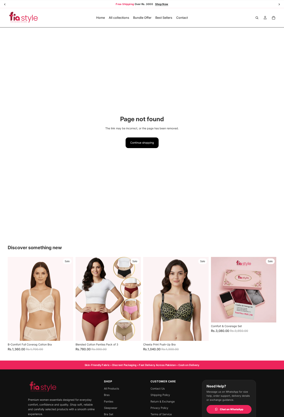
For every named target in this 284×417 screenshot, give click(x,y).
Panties (108, 401)
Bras (107, 395)
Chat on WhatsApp (231, 409)
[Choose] (67, 334)
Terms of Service (161, 414)
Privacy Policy (159, 407)
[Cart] (273, 18)
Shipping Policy (160, 395)
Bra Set (108, 414)
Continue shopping (142, 142)
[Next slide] (67, 299)
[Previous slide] (13, 299)
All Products (111, 388)
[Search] (257, 18)
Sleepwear (110, 407)
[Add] (270, 316)
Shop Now (161, 4)
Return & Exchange (163, 401)
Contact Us (158, 388)
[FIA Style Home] (62, 387)
